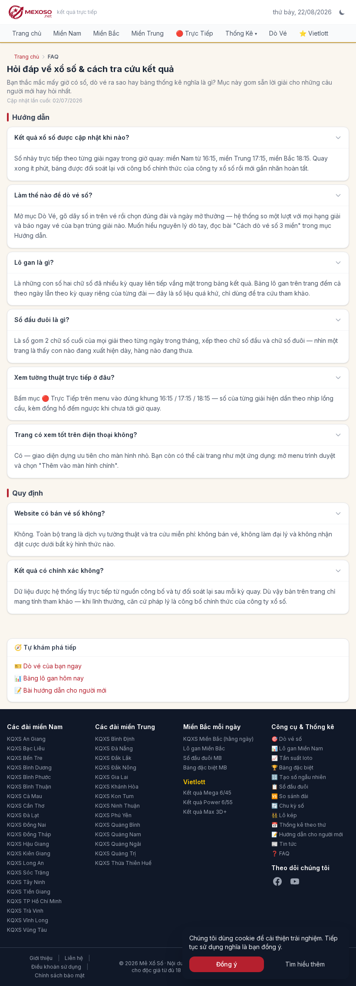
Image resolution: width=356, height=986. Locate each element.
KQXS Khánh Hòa (116, 786)
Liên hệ (74, 958)
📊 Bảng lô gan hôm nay (49, 678)
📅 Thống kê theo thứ (298, 825)
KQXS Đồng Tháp (29, 834)
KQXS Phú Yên (113, 815)
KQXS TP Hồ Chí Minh (34, 901)
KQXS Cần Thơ (25, 805)
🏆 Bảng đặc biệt (292, 767)
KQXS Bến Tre (25, 758)
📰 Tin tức (284, 844)
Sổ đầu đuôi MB (202, 758)
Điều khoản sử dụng (56, 966)
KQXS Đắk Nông (115, 767)
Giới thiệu (41, 958)
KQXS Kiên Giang (28, 853)
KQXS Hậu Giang (28, 844)
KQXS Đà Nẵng (114, 748)
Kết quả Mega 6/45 (207, 792)
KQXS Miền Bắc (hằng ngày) (218, 739)
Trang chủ (26, 33)
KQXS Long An (25, 863)
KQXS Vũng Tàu (27, 930)
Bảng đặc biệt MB (205, 767)
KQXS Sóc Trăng (28, 872)
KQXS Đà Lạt (23, 815)
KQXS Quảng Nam (118, 834)
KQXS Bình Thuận (29, 786)
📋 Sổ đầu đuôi (289, 786)
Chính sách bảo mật (60, 975)
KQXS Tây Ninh (26, 882)
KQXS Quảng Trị (115, 853)
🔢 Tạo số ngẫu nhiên (298, 777)
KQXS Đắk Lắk (113, 758)
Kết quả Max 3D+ (205, 812)
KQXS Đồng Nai (26, 825)
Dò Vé (278, 33)
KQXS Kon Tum (114, 796)
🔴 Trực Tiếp (194, 33)
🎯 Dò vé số (286, 739)
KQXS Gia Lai (111, 777)
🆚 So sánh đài (289, 796)
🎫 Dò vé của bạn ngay (48, 666)
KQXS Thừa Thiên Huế (123, 863)
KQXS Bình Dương (29, 767)
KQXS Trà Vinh (25, 910)
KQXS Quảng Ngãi (118, 844)
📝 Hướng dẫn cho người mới (307, 834)
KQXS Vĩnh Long (27, 920)
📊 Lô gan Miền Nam (297, 748)
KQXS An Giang (26, 739)
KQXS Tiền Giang (28, 891)
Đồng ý (226, 964)
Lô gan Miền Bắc (204, 748)
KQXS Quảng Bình (117, 825)
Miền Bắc (106, 33)
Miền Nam (67, 33)
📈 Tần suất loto (292, 758)
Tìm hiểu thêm (305, 964)
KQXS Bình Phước (29, 777)
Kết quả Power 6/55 (208, 802)
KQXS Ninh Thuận (117, 805)
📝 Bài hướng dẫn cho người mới (60, 690)
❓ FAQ (280, 853)
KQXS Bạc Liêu (26, 748)
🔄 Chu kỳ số (287, 805)
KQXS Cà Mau (24, 796)
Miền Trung (148, 33)
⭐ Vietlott (313, 33)
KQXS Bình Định (115, 739)
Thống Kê (241, 33)
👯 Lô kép (284, 815)
